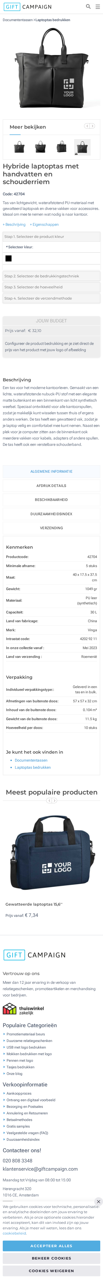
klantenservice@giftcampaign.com (40, 1169)
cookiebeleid (14, 1233)
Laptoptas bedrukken (52, 20)
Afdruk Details (51, 486)
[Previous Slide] (87, 126)
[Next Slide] (92, 126)
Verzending (51, 528)
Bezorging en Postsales (25, 1107)
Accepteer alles (51, 1246)
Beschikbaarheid (51, 500)
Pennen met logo (20, 1060)
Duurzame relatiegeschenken (29, 1041)
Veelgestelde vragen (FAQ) (27, 1133)
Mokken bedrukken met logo (29, 1054)
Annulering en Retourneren (27, 1113)
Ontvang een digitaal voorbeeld (31, 1100)
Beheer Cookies (51, 1258)
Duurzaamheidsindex (51, 514)
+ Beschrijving (14, 224)
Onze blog (15, 1074)
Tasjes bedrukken (20, 1067)
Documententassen (18, 20)
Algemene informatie (51, 471)
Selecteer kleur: (19, 247)
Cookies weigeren (51, 1271)
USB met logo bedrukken (26, 1047)
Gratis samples (18, 1126)
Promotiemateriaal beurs (26, 1034)
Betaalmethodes (19, 1120)
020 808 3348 (17, 1161)
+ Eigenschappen (44, 224)
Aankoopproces (19, 1093)
